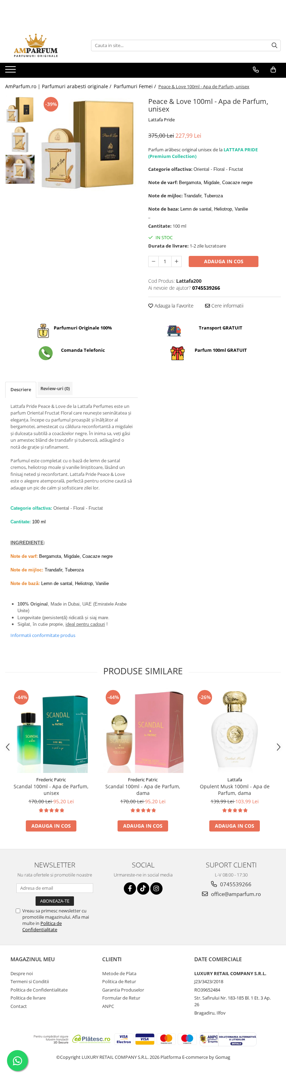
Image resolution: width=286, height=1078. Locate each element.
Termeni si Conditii (29, 981)
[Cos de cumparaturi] (273, 70)
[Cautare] (274, 45)
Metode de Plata (119, 973)
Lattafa (234, 779)
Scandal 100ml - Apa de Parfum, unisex (51, 789)
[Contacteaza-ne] (256, 70)
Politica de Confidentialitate (42, 926)
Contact (18, 1006)
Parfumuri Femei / (135, 86)
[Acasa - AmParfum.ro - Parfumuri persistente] (40, 45)
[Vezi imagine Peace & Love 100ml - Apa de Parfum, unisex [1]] (20, 139)
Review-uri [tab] (55, 388)
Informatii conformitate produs (42, 635)
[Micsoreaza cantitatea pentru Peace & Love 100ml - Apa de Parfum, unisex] (153, 261)
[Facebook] (130, 888)
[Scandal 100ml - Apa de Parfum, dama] (142, 730)
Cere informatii (226, 305)
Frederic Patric (51, 779)
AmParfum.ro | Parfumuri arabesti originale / (59, 86)
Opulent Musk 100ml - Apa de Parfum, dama (235, 789)
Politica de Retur (119, 981)
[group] (88, 145)
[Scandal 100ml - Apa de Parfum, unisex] (51, 730)
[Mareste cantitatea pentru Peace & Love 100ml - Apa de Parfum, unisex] (176, 261)
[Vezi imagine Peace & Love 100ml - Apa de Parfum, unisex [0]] (20, 110)
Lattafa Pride (161, 119)
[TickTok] (143, 888)
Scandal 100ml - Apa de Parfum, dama (142, 789)
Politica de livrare (28, 998)
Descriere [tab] (20, 389)
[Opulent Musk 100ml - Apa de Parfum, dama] (234, 730)
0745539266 (235, 884)
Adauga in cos (223, 261)
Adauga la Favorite (173, 305)
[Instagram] (156, 888)
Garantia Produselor (123, 990)
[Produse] (11, 71)
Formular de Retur (121, 998)
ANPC (108, 1006)
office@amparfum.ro (235, 893)
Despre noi (21, 973)
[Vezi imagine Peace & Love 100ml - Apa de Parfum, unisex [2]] (20, 169)
